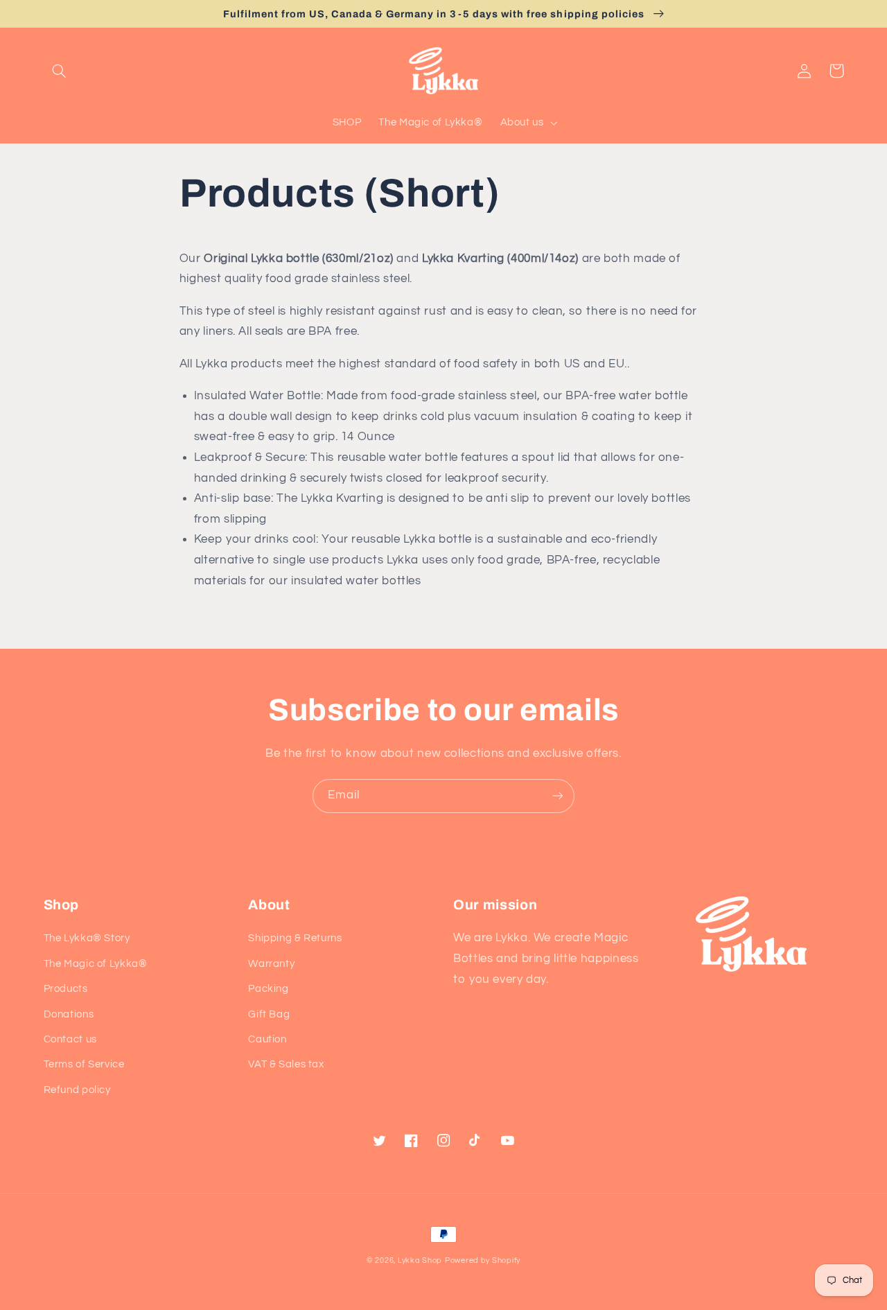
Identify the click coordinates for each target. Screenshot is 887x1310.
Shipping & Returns (295, 938)
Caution (267, 1039)
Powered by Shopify (482, 1260)
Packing (268, 989)
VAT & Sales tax (286, 1064)
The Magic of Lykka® (96, 964)
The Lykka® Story (87, 938)
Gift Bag (269, 1014)
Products (66, 989)
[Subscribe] (558, 796)
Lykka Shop (420, 1260)
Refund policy (77, 1090)
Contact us (70, 1039)
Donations (69, 1014)
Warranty (271, 964)
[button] (60, 71)
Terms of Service (84, 1064)
